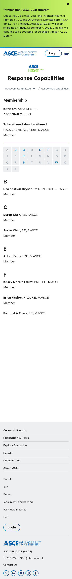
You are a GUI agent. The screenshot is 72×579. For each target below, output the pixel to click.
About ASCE (11, 468)
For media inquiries (14, 509)
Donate (8, 479)
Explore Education (15, 445)
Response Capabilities (55, 88)
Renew (7, 494)
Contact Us (10, 564)
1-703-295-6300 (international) (23, 558)
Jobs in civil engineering (18, 501)
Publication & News (16, 437)
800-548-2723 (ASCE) (17, 551)
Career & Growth (14, 430)
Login (53, 53)
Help (6, 517)
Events (8, 453)
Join (5, 486)
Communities (11, 460)
